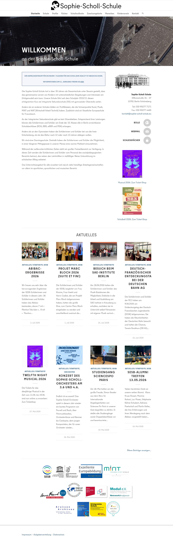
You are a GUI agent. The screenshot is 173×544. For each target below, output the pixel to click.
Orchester (69, 372)
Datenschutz (58, 534)
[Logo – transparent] (86, 5)
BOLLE (137, 122)
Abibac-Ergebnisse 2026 (35, 272)
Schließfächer (131, 140)
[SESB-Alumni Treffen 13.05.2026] (138, 355)
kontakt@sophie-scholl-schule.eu (136, 113)
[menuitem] (35, 13)
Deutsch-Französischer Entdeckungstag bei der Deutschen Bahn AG (139, 278)
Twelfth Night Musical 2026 (35, 377)
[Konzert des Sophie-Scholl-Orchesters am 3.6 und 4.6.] (69, 355)
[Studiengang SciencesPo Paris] (103, 355)
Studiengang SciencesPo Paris (103, 376)
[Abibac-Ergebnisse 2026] (35, 251)
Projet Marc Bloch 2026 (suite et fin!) (69, 272)
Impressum (26, 534)
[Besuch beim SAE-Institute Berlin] (103, 251)
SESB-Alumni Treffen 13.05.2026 (138, 376)
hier (82, 82)
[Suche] (141, 13)
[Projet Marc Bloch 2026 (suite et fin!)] (69, 251)
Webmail (135, 131)
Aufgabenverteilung (42, 534)
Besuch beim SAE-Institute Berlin (103, 272)
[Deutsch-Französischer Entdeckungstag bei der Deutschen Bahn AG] (138, 251)
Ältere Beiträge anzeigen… (139, 450)
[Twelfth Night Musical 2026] (35, 356)
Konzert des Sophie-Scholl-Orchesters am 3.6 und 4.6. (69, 381)
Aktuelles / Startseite (32, 265)
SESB (46, 265)
